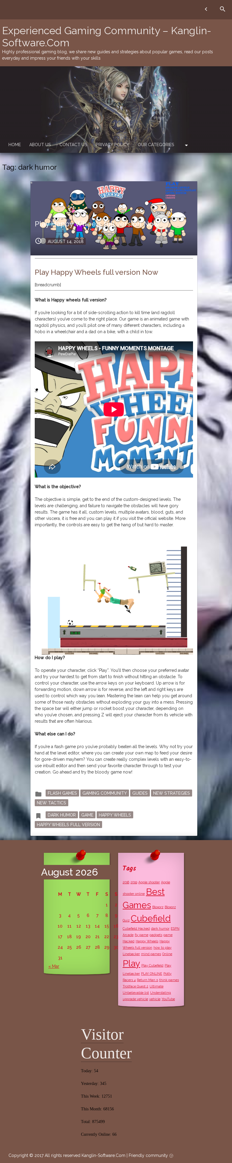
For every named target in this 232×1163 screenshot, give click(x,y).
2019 (133, 882)
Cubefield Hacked (136, 928)
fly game (141, 935)
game (87, 814)
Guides (140, 792)
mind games (151, 954)
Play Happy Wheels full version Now (97, 223)
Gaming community (104, 792)
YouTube (168, 999)
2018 (126, 882)
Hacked (128, 941)
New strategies (171, 792)
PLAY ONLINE (151, 973)
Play (131, 963)
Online (167, 954)
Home (14, 144)
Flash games (62, 792)
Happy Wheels (115, 814)
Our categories (156, 144)
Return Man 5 (147, 980)
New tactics (51, 802)
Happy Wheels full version (68, 824)
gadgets (156, 935)
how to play (162, 947)
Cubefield (151, 918)
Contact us (73, 144)
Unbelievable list (136, 992)
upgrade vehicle (135, 999)
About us (40, 144)
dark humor (62, 814)
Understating (160, 992)
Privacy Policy (112, 144)
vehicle (154, 999)
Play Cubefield (152, 965)
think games (169, 980)
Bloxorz (157, 907)
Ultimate (156, 986)
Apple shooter (149, 882)
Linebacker (131, 954)
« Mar (53, 966)
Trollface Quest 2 (135, 986)
